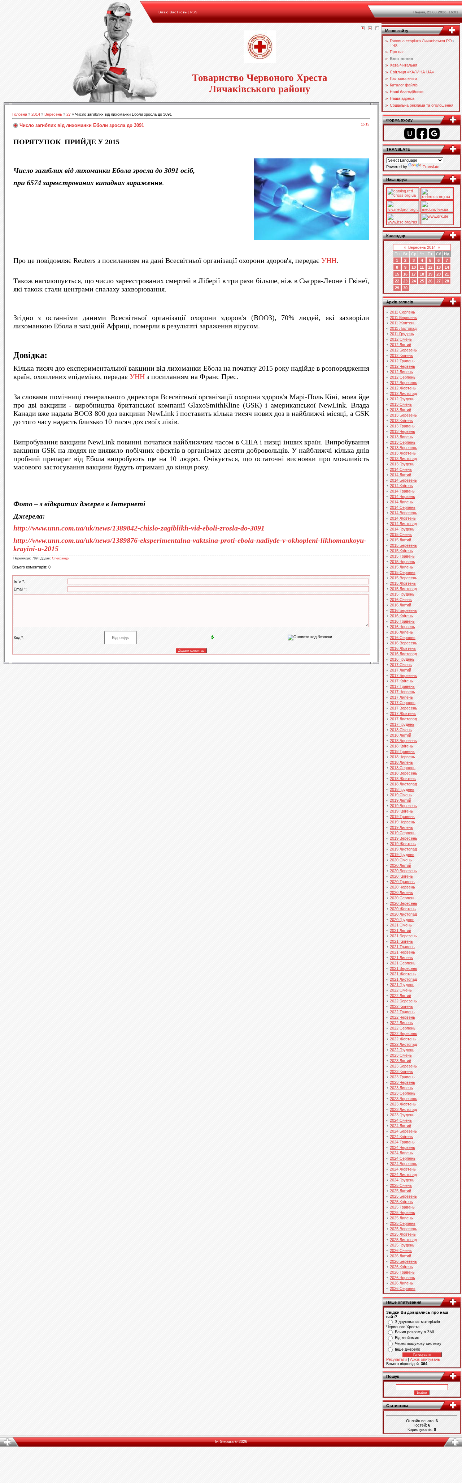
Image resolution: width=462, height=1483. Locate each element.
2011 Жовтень (402, 323)
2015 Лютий (400, 540)
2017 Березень (403, 675)
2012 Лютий (400, 344)
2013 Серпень (402, 442)
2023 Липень (401, 1088)
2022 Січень (401, 990)
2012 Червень (402, 366)
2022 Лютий (400, 995)
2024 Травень (402, 1142)
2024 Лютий (400, 1126)
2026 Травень (402, 1272)
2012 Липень (401, 372)
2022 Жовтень (403, 1039)
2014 (35, 114)
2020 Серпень (402, 898)
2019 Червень (402, 822)
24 (413, 281)
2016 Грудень (402, 659)
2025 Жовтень (403, 1234)
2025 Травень (402, 1207)
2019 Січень (401, 795)
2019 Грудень (402, 854)
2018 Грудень (402, 789)
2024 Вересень (403, 1164)
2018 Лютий (400, 735)
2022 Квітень (401, 1006)
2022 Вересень (403, 1033)
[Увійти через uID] (409, 133)
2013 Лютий (400, 410)
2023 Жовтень (403, 1104)
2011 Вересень (403, 317)
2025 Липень (401, 1218)
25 (422, 281)
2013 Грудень (402, 464)
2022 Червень (402, 1017)
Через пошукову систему (418, 1343)
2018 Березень (403, 740)
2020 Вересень (403, 903)
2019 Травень (402, 816)
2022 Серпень (402, 1028)
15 (397, 274)
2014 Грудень (402, 529)
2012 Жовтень (403, 388)
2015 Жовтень (403, 583)
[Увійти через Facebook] (422, 133)
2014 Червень (402, 496)
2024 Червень (402, 1147)
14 (447, 267)
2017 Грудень (402, 724)
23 (405, 281)
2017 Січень (401, 664)
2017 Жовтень (403, 713)
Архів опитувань (425, 1359)
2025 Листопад (403, 1239)
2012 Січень (401, 339)
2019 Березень (403, 806)
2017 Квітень (401, 681)
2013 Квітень (401, 420)
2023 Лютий (400, 1060)
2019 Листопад (403, 849)
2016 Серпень (402, 637)
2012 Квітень (401, 355)
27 (68, 114)
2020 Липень (401, 892)
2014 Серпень (402, 507)
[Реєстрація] (370, 28)
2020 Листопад (403, 914)
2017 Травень (402, 686)
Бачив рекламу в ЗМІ (414, 1332)
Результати (396, 1359)
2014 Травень (402, 491)
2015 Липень (401, 567)
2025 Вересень (403, 1229)
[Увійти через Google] (434, 133)
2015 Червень (402, 561)
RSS (193, 12)
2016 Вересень (403, 643)
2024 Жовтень (403, 1169)
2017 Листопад (403, 719)
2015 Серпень (402, 572)
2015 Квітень (401, 551)
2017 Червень (402, 692)
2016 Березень (403, 610)
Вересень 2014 (422, 247)
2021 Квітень (401, 941)
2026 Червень (402, 1277)
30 (405, 288)
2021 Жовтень (403, 974)
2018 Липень (401, 762)
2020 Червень (402, 887)
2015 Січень (401, 534)
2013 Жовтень (403, 453)
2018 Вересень (403, 773)
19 (430, 274)
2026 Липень (401, 1283)
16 (405, 274)
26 (430, 281)
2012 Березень (403, 350)
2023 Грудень (402, 1115)
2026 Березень (403, 1261)
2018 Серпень (402, 768)
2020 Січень (401, 860)
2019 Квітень (401, 811)
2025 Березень (403, 1196)
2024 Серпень (402, 1158)
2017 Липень (401, 697)
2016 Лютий (400, 605)
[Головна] (363, 28)
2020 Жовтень (403, 909)
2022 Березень (403, 1001)
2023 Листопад (403, 1109)
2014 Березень (403, 480)
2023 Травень (402, 1077)
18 (422, 274)
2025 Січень (401, 1185)
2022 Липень (401, 1022)
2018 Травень (402, 751)
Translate (431, 167)
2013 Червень (402, 431)
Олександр (60, 558)
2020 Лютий (400, 865)
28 (447, 281)
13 (438, 267)
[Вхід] (377, 28)
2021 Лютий (400, 930)
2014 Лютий (400, 475)
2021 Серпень (402, 963)
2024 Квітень (401, 1136)
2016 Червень (402, 627)
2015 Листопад (403, 589)
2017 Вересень (403, 708)
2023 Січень (401, 1055)
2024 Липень (401, 1153)
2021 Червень (402, 952)
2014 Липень (401, 502)
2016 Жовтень (403, 648)
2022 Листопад (403, 1044)
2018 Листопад (403, 784)
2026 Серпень (402, 1288)
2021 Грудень (402, 985)
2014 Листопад (403, 523)
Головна (19, 114)
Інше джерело (407, 1349)
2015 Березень (403, 545)
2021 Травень (402, 947)
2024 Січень (401, 1120)
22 (397, 281)
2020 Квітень (401, 876)
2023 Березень (403, 1066)
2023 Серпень (402, 1093)
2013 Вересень (403, 448)
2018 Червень (402, 757)
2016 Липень (401, 632)
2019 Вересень (403, 838)
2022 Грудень (402, 1050)
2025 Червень (402, 1212)
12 (430, 267)
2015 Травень (402, 556)
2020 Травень (402, 881)
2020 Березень (403, 871)
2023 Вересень (403, 1098)
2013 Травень (402, 426)
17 (413, 274)
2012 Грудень (402, 399)
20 (438, 274)
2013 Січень (401, 404)
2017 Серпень (402, 702)
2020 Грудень (402, 919)
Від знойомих (407, 1337)
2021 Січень (401, 925)
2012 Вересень (403, 382)
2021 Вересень (403, 968)
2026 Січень (401, 1250)
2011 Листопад (403, 328)
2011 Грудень (402, 334)
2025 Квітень (401, 1201)
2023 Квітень (401, 1071)
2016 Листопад (403, 654)
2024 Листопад (403, 1174)
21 (447, 274)
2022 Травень (402, 1012)
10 (413, 267)
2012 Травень (402, 361)
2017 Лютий (400, 670)
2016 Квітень (401, 616)
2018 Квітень (401, 746)
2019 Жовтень (403, 843)
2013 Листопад (403, 458)
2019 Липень (401, 827)
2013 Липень (401, 437)
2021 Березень (403, 936)
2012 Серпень (402, 377)
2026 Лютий (400, 1256)
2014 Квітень (401, 485)
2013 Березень (403, 415)
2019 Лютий (400, 800)
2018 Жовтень (403, 778)
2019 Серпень (402, 833)
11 (422, 267)
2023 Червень (402, 1082)
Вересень (53, 114)
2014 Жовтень (403, 518)
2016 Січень (401, 599)
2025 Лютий (400, 1191)
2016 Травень (402, 621)
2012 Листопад (403, 393)
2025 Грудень (402, 1245)
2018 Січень (401, 730)
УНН (328, 260)
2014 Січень (401, 469)
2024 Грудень (402, 1180)
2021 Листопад (403, 979)
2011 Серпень (402, 312)
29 (397, 288)
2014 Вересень (403, 513)
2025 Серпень (402, 1223)
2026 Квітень (401, 1267)
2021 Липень (401, 957)
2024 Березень (403, 1131)
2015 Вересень (403, 578)
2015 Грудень (402, 594)
